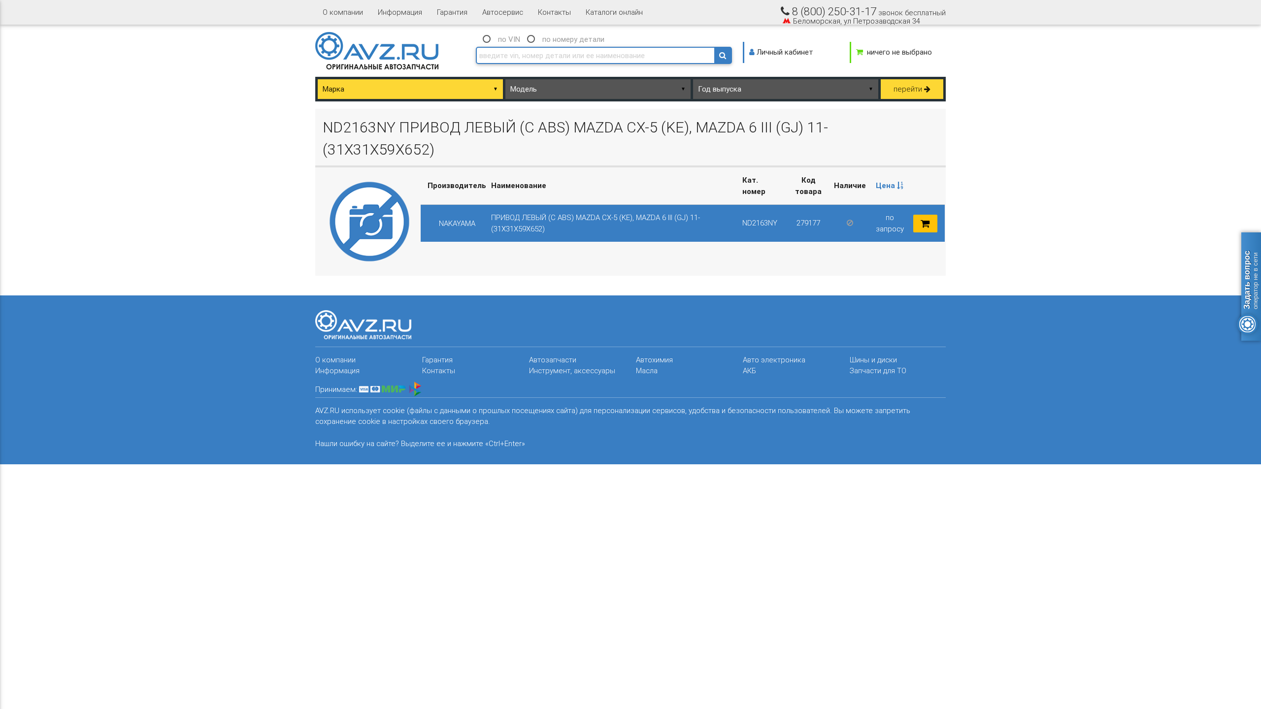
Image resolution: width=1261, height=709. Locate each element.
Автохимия (654, 359)
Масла (647, 370)
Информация (400, 12)
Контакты (554, 12)
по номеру (573, 39)
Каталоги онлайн (614, 12)
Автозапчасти (552, 359)
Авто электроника (774, 359)
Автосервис (502, 12)
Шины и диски (873, 359)
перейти (909, 89)
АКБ (749, 370)
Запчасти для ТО (878, 370)
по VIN (509, 39)
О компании (343, 12)
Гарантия (452, 12)
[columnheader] (889, 186)
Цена (886, 185)
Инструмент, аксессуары (572, 370)
